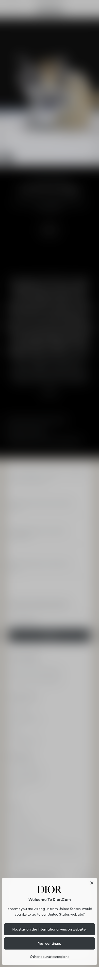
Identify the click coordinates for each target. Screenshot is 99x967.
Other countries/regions (49, 957)
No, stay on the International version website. (49, 929)
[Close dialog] (92, 883)
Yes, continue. (49, 943)
